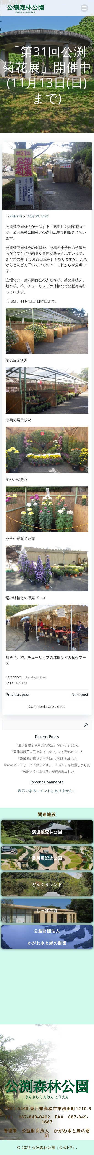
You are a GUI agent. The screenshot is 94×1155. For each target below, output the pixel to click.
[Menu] (84, 8)
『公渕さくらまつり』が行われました (47, 771)
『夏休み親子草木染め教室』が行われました (47, 745)
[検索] (86, 725)
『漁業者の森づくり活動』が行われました (47, 758)
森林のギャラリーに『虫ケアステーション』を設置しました (47, 765)
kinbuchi (16, 216)
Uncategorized (35, 677)
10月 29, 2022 (38, 216)
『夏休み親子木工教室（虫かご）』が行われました (47, 752)
